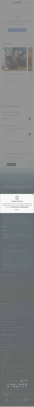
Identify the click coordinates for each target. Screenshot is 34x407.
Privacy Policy (15, 207)
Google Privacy (24, 207)
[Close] (32, 195)
